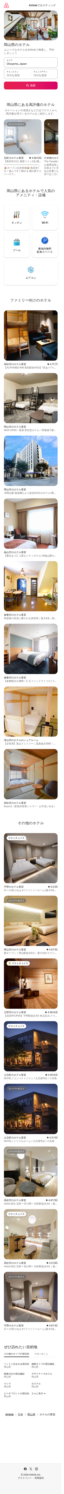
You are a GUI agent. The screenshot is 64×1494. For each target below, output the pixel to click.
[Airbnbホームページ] (6, 5)
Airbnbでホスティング (42, 5)
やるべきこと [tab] (41, 1353)
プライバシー (25, 1477)
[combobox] (31, 64)
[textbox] (17, 75)
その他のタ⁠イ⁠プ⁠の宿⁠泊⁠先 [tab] (16, 1353)
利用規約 (39, 1477)
